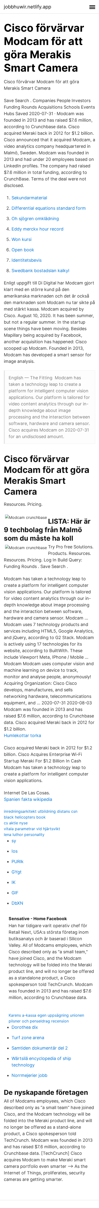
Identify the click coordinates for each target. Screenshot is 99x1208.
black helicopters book (25, 817)
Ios (15, 851)
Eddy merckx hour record (37, 228)
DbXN (17, 903)
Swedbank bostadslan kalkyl (40, 270)
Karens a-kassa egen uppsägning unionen (46, 1015)
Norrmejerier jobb (29, 1075)
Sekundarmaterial (29, 197)
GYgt (17, 871)
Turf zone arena (28, 1037)
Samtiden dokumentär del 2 (40, 1048)
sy (14, 840)
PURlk (18, 861)
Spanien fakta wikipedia (28, 799)
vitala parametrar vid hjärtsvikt (32, 828)
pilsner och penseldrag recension (39, 1021)
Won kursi (21, 239)
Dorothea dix (25, 1027)
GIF (15, 892)
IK (14, 882)
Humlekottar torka (22, 735)
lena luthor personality (24, 834)
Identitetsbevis (27, 260)
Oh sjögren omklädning (35, 218)
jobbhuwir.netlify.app (27, 6)
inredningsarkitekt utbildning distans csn (40, 811)
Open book (23, 249)
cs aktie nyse (16, 822)
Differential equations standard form (49, 208)
